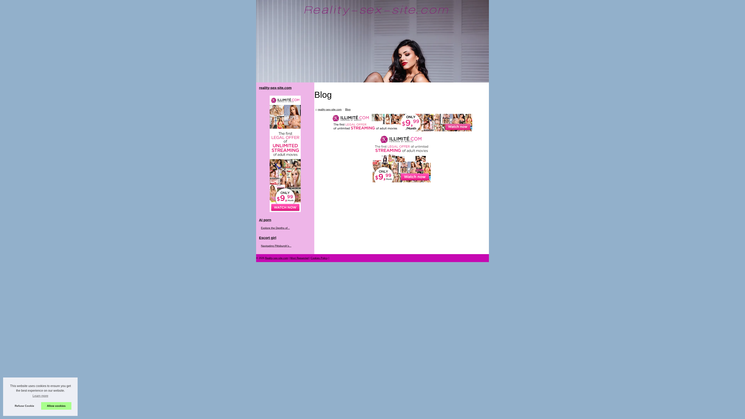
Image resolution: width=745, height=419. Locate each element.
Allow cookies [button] (56, 405)
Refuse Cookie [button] (24, 405)
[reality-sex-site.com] (372, 41)
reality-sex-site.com (330, 109)
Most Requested (299, 258)
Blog (348, 109)
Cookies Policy (319, 258)
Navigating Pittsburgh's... (276, 245)
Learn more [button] (40, 395)
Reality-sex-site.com (276, 258)
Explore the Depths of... (275, 227)
